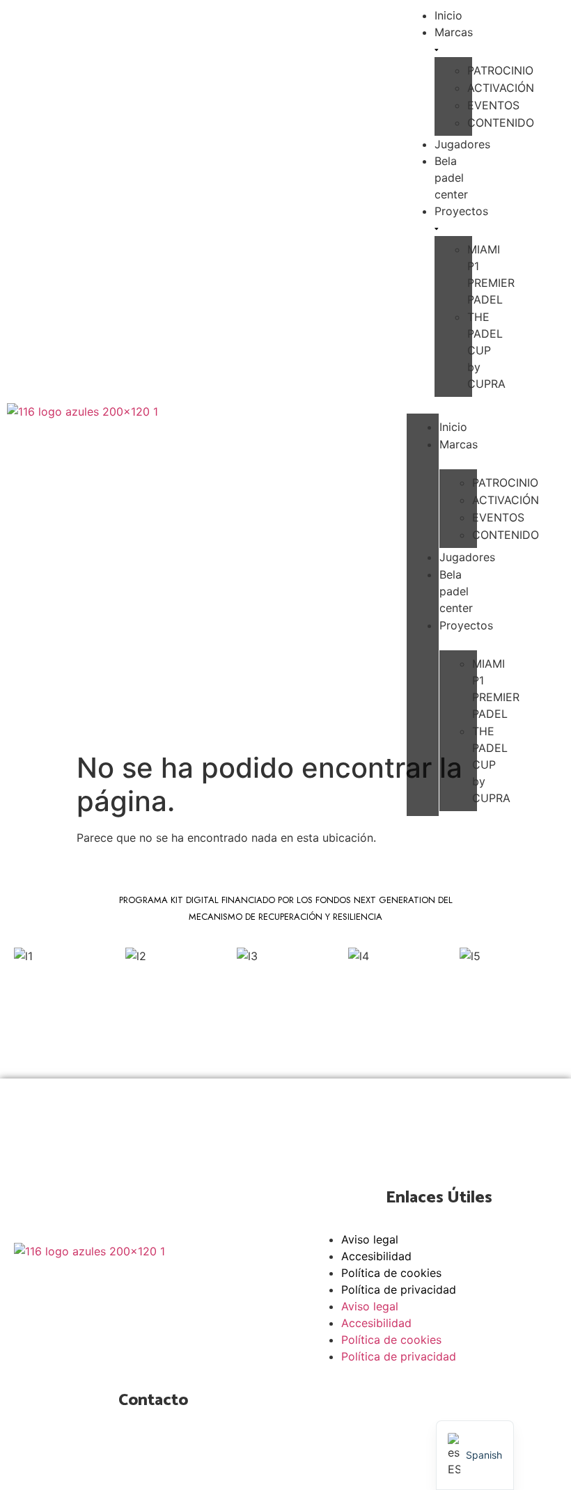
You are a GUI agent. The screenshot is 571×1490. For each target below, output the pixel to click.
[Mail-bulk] (172, 1451)
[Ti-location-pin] (127, 1451)
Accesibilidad (376, 1256)
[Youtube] (149, 1290)
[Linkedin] (195, 1290)
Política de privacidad (398, 1289)
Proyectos (461, 211)
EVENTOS (493, 105)
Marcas (454, 32)
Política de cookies (391, 1273)
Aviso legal (369, 1239)
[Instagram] (104, 1290)
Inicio (453, 427)
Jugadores (462, 144)
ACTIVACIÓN (500, 88)
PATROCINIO (500, 70)
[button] (423, 405)
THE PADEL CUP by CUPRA (486, 350)
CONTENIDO (500, 123)
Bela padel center (451, 177)
